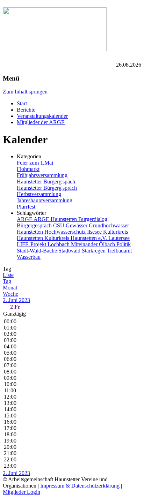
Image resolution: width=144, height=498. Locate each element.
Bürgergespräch (35, 225)
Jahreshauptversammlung (44, 200)
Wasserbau (29, 257)
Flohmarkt (28, 169)
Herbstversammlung (39, 194)
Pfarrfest (26, 207)
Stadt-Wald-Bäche (37, 251)
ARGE (25, 219)
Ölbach (107, 244)
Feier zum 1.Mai (35, 163)
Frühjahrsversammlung (42, 175)
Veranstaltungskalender (42, 116)
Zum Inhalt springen (25, 92)
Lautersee (119, 238)
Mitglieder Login (21, 492)
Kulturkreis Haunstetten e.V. (76, 238)
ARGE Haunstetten (56, 219)
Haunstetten (30, 232)
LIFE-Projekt (32, 244)
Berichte (26, 110)
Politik (123, 244)
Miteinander (85, 244)
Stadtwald (70, 251)
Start (22, 103)
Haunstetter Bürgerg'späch (46, 181)
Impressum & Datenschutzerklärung (80, 486)
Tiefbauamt (119, 251)
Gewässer (77, 225)
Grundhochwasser (109, 225)
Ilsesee (95, 232)
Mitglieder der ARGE (41, 122)
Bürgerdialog (92, 219)
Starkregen (94, 251)
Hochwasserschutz (65, 232)
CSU (59, 225)
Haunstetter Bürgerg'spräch (47, 188)
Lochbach (59, 244)
